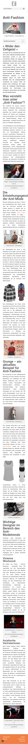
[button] (2, 741)
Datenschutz (21, 739)
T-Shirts (23, 212)
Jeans (18, 212)
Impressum (22, 741)
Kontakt (23, 737)
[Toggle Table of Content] (22, 41)
